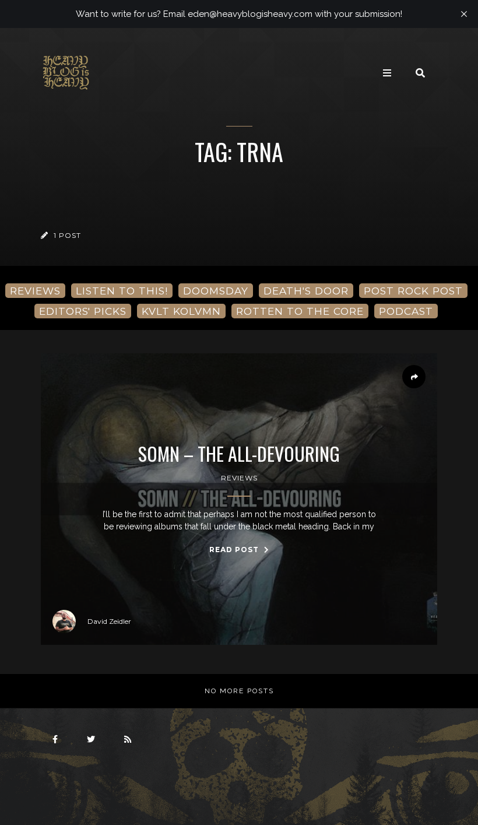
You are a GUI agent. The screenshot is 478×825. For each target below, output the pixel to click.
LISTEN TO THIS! (122, 291)
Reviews (239, 477)
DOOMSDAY (215, 291)
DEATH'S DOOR (306, 291)
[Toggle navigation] (387, 73)
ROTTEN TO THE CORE (300, 311)
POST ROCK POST (413, 291)
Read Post (235, 549)
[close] (464, 14)
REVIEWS (35, 291)
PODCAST (406, 311)
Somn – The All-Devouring (239, 454)
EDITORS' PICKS (82, 311)
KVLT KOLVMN (181, 311)
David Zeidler (109, 621)
